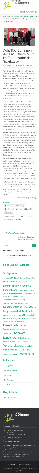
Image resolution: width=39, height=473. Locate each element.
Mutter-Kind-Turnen (30, 319)
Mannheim (5, 315)
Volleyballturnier (27, 349)
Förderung (21, 290)
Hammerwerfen (15, 293)
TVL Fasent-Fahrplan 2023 (15, 233)
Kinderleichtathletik (13, 306)
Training (17, 341)
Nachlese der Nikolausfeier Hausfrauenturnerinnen (26, 238)
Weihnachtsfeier (7, 354)
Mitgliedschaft (7, 318)
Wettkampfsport (16, 217)
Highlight (8, 217)
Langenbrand (13, 312)
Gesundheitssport (12, 370)
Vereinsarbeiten (28, 346)
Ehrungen (8, 285)
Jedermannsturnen (11, 302)
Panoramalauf (20, 321)
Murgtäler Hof (18, 318)
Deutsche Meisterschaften (16, 281)
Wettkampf (27, 354)
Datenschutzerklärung (24, 464)
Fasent (17, 285)
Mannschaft (12, 315)
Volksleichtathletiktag (11, 349)
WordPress (20, 471)
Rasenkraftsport (8, 219)
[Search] (34, 245)
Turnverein (10, 380)
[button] (26, 12)
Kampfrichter (24, 303)
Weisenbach (16, 354)
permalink (18, 219)
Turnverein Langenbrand (25, 65)
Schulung (26, 326)
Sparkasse (18, 329)
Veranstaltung (12, 345)
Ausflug (11, 277)
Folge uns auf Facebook (16, 264)
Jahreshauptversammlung (14, 299)
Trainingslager (24, 341)
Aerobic (5, 278)
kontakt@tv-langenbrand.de (14, 437)
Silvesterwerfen (9, 329)
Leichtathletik (28, 217)
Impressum (11, 464)
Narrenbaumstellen (10, 321)
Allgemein (10, 366)
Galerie (26, 290)
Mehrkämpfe (19, 315)
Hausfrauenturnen (15, 296)
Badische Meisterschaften (25, 278)
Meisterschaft (28, 315)
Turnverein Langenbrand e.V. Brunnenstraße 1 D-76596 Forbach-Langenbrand (16, 432)
